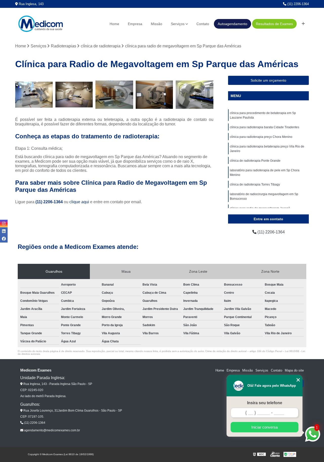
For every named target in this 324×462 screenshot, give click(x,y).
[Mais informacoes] (303, 24)
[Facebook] (4, 239)
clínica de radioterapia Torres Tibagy (255, 184)
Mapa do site (294, 370)
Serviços (178, 24)
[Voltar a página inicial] (40, 24)
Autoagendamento (232, 24)
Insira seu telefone (264, 403)
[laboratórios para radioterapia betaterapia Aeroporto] (114, 95)
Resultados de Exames (274, 24)
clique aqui (79, 202)
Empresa (135, 24)
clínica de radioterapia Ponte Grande (255, 160)
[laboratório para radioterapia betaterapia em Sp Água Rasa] (194, 95)
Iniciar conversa (264, 427)
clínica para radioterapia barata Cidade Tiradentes (264, 127)
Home (114, 24)
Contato (202, 24)
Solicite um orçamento (268, 80)
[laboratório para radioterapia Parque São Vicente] (34, 95)
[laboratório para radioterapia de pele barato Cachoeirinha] (154, 95)
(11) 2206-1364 (297, 4)
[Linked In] (4, 231)
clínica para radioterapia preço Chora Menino (261, 137)
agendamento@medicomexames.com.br (51, 430)
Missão (156, 24)
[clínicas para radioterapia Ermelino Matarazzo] (74, 95)
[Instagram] (4, 223)
